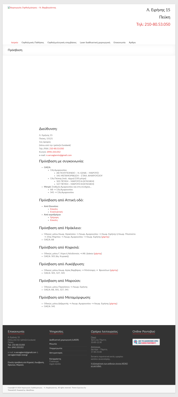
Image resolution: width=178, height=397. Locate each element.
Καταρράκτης (55, 359)
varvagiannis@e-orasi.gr (18, 355)
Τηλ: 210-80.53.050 (153, 24)
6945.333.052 (53, 152)
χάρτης (105, 237)
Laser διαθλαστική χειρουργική (95, 42)
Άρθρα (132, 42)
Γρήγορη (54, 217)
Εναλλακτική (56, 212)
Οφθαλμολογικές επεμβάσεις (61, 42)
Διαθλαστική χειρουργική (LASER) (64, 346)
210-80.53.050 (56, 148)
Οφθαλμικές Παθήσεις (33, 42)
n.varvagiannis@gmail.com (59, 155)
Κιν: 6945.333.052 (16, 347)
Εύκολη (54, 209)
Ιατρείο (14, 42)
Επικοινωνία (119, 42)
